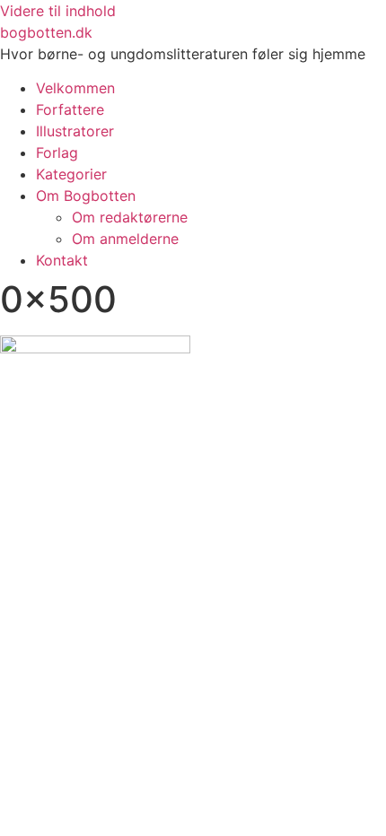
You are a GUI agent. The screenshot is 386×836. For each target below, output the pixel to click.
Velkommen (75, 88)
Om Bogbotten (86, 196)
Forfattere (70, 109)
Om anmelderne (125, 239)
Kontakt (62, 260)
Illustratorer (75, 131)
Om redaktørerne (130, 217)
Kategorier (71, 174)
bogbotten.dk (46, 32)
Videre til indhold (58, 11)
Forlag (57, 152)
